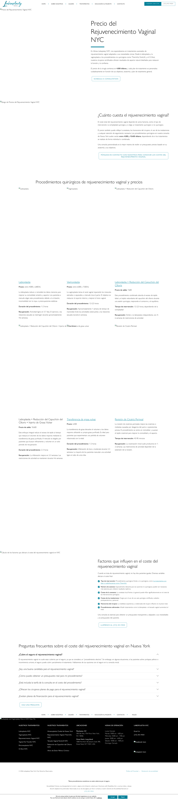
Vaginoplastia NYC (25, 734)
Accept (113, 797)
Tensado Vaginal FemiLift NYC (57, 741)
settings (99, 798)
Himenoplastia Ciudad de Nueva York (60, 731)
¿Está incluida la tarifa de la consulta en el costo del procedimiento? (50, 682)
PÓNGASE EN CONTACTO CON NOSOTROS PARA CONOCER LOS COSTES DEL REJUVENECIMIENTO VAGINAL (133, 156)
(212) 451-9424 (139, 734)
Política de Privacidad (132, 771)
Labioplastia (24, 282)
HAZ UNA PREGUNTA (30, 705)
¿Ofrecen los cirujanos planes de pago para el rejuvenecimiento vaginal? (52, 689)
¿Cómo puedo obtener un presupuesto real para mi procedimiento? (50, 675)
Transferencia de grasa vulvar (81, 419)
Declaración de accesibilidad (150, 771)
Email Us (137, 731)
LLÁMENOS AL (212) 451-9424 (113, 625)
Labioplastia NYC (25, 731)
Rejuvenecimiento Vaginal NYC (29, 738)
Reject (123, 797)
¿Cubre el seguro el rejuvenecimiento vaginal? (40, 654)
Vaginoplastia (73, 282)
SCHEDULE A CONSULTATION (106, 79)
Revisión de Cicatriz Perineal (129, 419)
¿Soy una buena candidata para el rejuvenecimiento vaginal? (46, 669)
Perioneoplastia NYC (26, 745)
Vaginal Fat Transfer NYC (27, 742)
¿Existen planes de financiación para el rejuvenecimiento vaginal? (49, 696)
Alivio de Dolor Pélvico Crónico (58, 750)
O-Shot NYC (23, 749)
